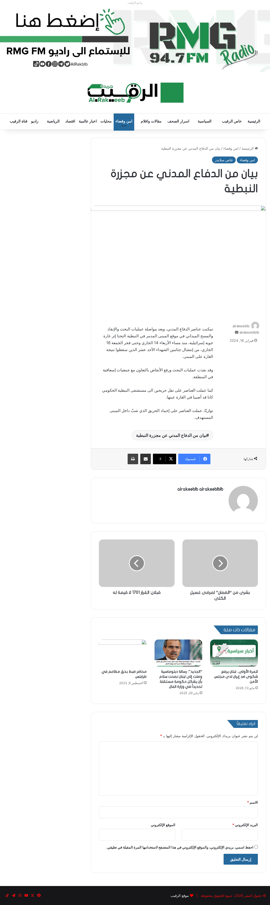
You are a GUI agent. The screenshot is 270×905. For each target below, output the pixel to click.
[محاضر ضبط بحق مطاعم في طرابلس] (123, 652)
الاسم (252, 802)
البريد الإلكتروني (245, 825)
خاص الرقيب (232, 121)
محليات (106, 121)
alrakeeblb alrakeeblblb (200, 489)
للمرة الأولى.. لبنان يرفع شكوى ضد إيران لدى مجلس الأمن (236, 677)
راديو (34, 121)
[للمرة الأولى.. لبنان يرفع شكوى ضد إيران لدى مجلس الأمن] (234, 652)
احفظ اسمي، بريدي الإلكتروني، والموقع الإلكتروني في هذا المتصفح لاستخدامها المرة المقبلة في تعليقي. (179, 847)
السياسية (204, 121)
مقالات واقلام (151, 121)
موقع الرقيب (180, 895)
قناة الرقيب (18, 121)
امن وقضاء (123, 121)
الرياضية (53, 121)
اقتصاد (70, 121)
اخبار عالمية (88, 121)
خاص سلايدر (224, 160)
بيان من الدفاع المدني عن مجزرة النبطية (171, 435)
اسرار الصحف (178, 121)
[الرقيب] (135, 93)
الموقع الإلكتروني (163, 825)
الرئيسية (254, 121)
